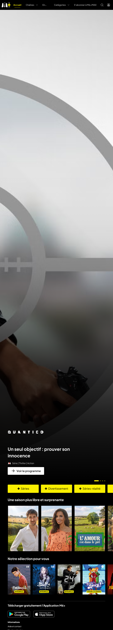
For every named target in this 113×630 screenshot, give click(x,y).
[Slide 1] (96, 480)
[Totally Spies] (94, 579)
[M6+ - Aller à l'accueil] (6, 4)
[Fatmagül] (19, 579)
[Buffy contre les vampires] (44, 579)
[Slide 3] (102, 480)
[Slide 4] (104, 480)
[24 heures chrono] (69, 579)
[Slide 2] (100, 480)
